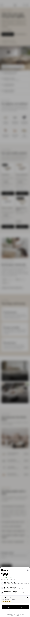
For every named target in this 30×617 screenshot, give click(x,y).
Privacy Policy (21, 614)
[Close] (28, 570)
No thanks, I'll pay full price (15, 611)
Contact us (17, 615)
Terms (17, 614)
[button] (15, 583)
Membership (15, 607)
